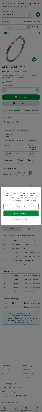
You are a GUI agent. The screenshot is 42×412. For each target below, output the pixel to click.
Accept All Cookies (21, 213)
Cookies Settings (21, 219)
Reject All (21, 207)
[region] (21, 206)
